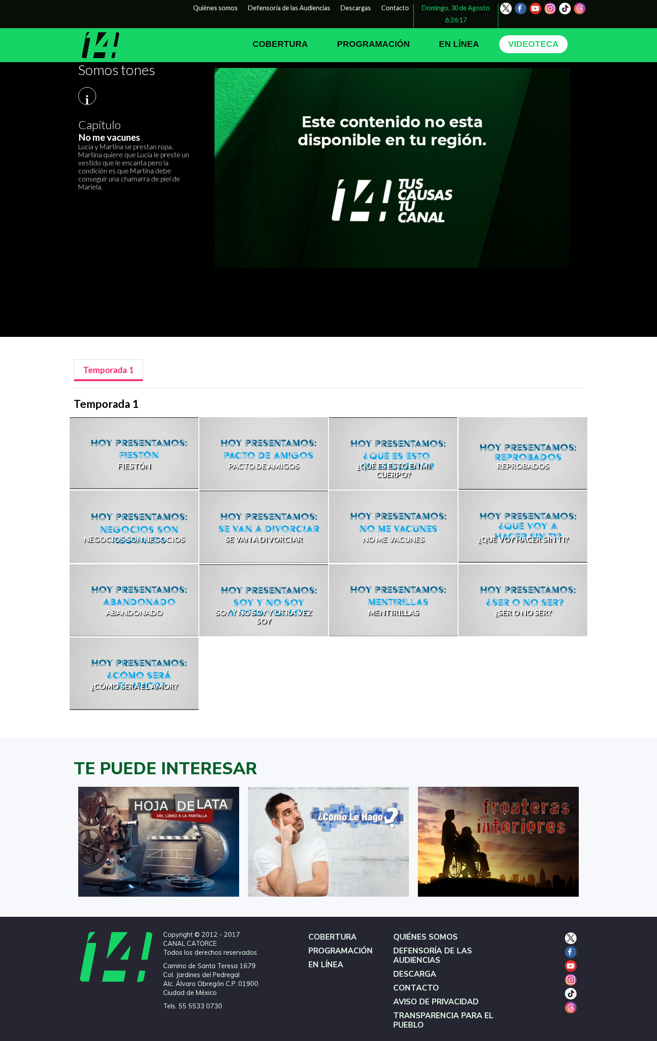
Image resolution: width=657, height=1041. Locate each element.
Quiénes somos (215, 8)
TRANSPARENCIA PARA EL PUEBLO (443, 1020)
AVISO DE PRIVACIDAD (436, 1002)
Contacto (395, 8)
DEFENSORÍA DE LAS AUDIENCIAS (432, 955)
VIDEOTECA (533, 44)
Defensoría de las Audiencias (289, 8)
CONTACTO (416, 988)
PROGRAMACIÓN (373, 44)
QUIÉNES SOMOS (425, 937)
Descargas (356, 8)
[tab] (108, 370)
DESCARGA (414, 974)
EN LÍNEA (459, 44)
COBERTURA (280, 44)
